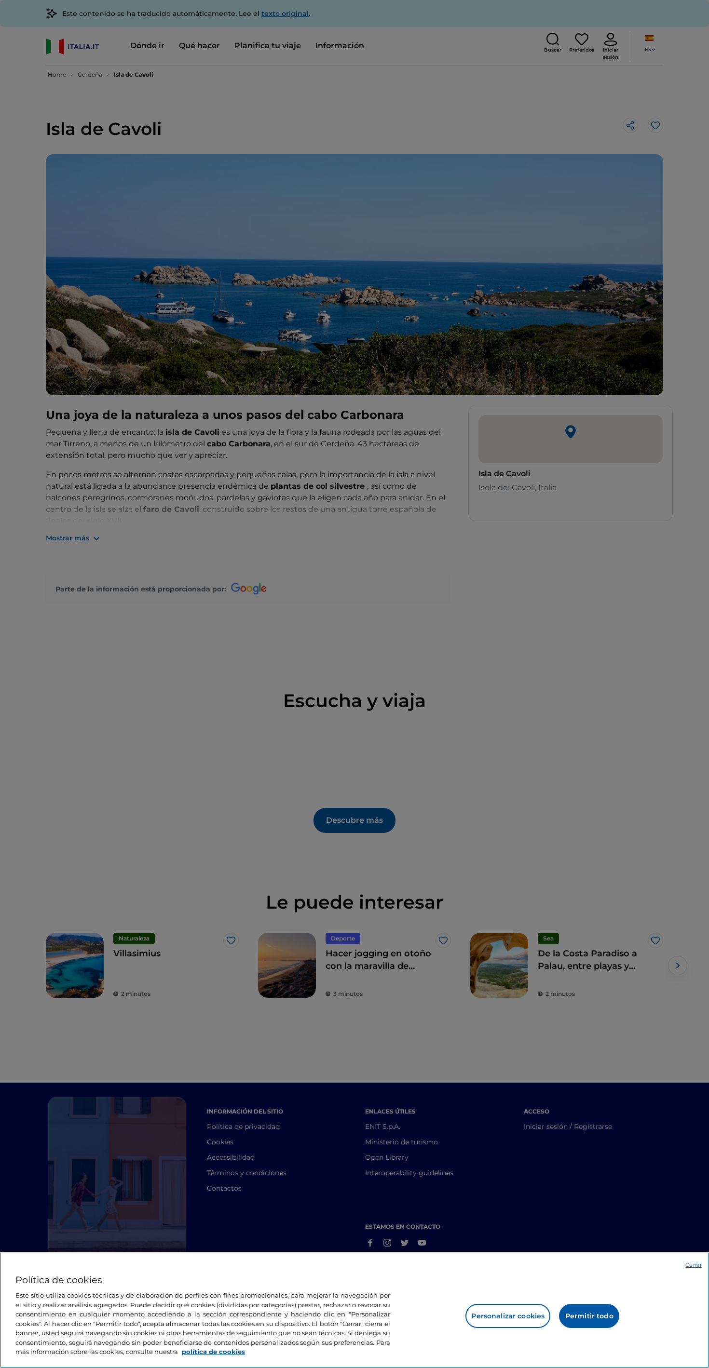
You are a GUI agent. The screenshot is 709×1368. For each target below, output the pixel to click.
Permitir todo (589, 1316)
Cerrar (693, 1264)
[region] (354, 1310)
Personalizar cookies (508, 1316)
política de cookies (213, 1351)
